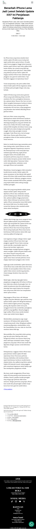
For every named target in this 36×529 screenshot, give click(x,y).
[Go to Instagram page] (16, 214)
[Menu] (32, 2)
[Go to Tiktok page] (11, 214)
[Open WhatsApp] (31, 524)
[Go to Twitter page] (26, 214)
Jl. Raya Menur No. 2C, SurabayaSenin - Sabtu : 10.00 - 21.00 (18, 493)
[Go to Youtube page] (21, 214)
